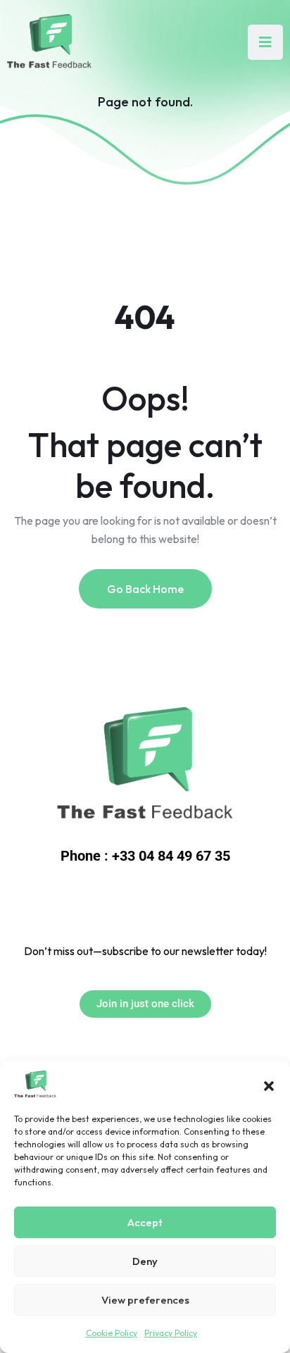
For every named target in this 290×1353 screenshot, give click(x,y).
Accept (145, 1222)
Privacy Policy (170, 1333)
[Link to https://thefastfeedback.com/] (35, 1085)
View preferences (145, 1300)
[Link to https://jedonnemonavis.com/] (145, 765)
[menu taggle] (265, 42)
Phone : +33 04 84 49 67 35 (145, 855)
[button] (269, 1085)
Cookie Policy (111, 1333)
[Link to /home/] (49, 42)
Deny (145, 1261)
